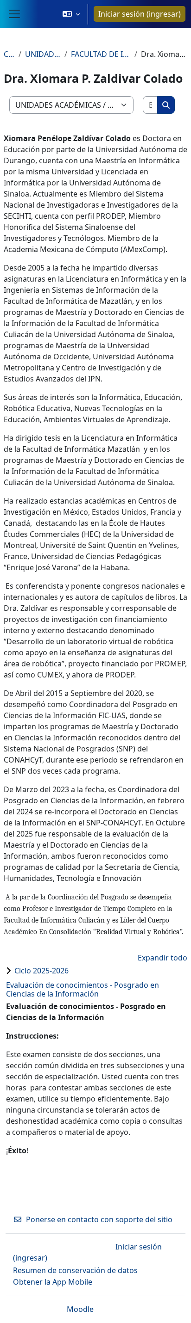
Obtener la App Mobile (52, 1282)
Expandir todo (162, 958)
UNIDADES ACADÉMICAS (43, 54)
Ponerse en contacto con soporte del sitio (99, 1219)
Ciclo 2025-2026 (41, 971)
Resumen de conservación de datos (75, 1270)
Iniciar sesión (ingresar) (139, 14)
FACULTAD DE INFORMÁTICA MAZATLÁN (101, 54)
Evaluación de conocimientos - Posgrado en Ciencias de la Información (82, 989)
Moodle (80, 1309)
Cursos (9, 54)
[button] (71, 14)
